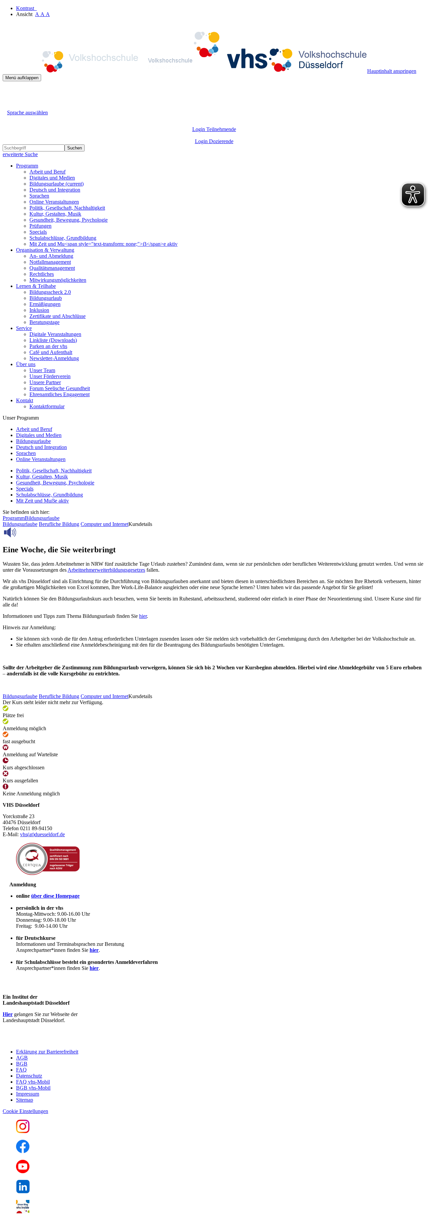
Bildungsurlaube (56, 184)
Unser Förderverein (50, 376)
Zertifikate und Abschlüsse (57, 316)
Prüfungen (40, 226)
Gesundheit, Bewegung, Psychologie (68, 220)
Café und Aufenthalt (50, 352)
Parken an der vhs (48, 346)
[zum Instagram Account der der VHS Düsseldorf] (22, 1131)
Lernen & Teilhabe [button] (36, 286)
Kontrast (26, 8)
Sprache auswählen (27, 112)
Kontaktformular (47, 406)
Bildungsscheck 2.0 (50, 292)
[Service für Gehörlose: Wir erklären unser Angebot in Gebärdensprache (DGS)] (9, 105)
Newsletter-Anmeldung (54, 358)
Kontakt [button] (24, 400)
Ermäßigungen (45, 304)
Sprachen (39, 196)
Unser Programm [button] (21, 418)
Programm (14, 518)
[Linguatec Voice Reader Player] (25, 532)
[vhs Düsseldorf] (185, 71)
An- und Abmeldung (51, 256)
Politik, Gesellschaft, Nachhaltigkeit (67, 208)
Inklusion (39, 310)
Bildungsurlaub (45, 298)
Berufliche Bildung (59, 524)
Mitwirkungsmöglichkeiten (57, 280)
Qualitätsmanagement (52, 268)
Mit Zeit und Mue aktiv (42, 501)
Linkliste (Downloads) (53, 340)
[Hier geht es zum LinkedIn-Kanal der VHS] (23, 1191)
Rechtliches (41, 274)
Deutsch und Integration (54, 190)
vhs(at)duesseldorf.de (42, 834)
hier (143, 616)
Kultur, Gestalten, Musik (55, 214)
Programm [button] (27, 166)
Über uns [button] (25, 364)
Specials (38, 232)
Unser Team (42, 370)
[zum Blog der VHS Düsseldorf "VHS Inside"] (22, 1211)
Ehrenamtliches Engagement (59, 394)
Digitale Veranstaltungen (55, 334)
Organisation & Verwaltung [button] (45, 250)
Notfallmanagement (50, 262)
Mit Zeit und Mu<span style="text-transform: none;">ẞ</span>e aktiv (103, 244)
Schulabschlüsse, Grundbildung (62, 238)
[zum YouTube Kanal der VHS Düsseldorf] (22, 1171)
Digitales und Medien (52, 178)
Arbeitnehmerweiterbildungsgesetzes (106, 570)
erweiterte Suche (20, 154)
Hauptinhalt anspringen (391, 71)
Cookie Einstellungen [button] (25, 1111)
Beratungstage (44, 322)
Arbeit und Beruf (47, 172)
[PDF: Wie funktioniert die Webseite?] (9, 91)
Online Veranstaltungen (54, 202)
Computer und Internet (104, 524)
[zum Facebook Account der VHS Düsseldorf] (22, 1151)
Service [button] (24, 328)
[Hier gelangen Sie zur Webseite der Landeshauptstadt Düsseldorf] (49, 1040)
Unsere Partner (45, 382)
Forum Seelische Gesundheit (59, 388)
